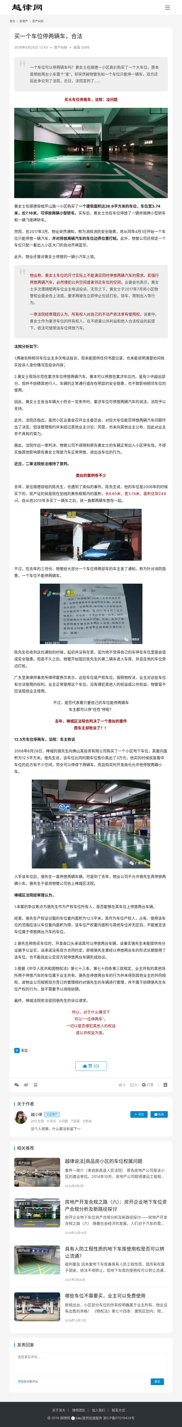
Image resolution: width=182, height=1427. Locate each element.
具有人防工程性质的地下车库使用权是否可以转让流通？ (114, 1252)
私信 (161, 1114)
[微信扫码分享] (17, 1085)
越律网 (65, 1418)
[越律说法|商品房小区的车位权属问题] (37, 1172)
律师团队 (78, 1410)
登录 (21, 1381)
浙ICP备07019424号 (119, 1418)
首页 (12, 21)
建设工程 (24, 1203)
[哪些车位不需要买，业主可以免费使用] (37, 1306)
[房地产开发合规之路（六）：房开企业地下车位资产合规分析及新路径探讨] (37, 1213)
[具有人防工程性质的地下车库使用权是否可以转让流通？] (37, 1259)
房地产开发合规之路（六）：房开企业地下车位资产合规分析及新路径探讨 (116, 1205)
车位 (24, 1050)
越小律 (44, 1114)
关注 (141, 1114)
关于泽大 (58, 1410)
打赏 (147, 1084)
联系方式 (118, 1410)
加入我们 (98, 1410)
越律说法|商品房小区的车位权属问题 (103, 1161)
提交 (157, 1381)
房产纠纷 (60, 47)
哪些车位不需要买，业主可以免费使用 (105, 1296)
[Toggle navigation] (168, 7)
